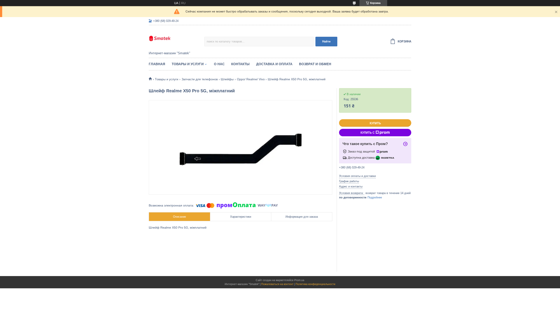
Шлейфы (227, 79)
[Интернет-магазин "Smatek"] (176, 38)
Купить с (367, 132)
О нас (219, 64)
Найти (326, 41)
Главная (157, 64)
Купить (375, 123)
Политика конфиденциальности (315, 284)
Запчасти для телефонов (200, 79)
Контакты (240, 64)
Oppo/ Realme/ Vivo (251, 79)
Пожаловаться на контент (277, 284)
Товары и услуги (188, 64)
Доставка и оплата (274, 64)
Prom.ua (299, 280)
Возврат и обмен (315, 64)
